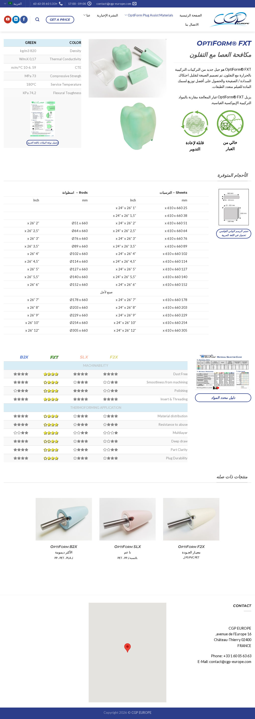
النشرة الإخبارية (107, 15)
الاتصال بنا (192, 24)
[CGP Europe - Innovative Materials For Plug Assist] (230, 19)
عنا (88, 15)
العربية (17, 3)
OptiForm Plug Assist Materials (150, 15)
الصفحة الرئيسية (191, 15)
